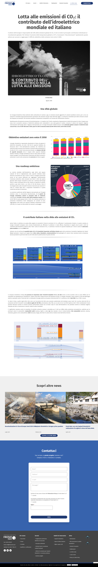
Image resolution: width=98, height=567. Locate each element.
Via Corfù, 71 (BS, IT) (12, 547)
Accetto (34, 495)
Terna (11, 233)
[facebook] (5, 550)
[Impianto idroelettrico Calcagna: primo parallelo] (56, 408)
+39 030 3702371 (8, 542)
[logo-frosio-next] (10, 1)
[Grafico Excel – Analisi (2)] (49, 315)
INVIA (49, 517)
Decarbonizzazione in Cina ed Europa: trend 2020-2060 (20, 426)
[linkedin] (10, 550)
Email (32, 504)
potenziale (33, 157)
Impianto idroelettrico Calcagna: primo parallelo (49, 426)
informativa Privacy (52, 493)
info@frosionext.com (10, 544)
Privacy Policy (74, 564)
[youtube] (8, 550)
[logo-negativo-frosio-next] (10, 535)
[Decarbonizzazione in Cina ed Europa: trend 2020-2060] (26, 408)
